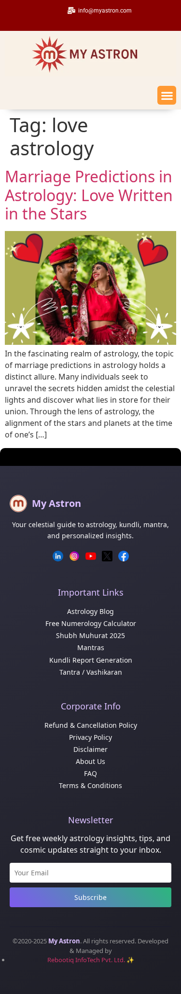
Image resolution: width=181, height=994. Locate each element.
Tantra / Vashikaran (90, 672)
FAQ (90, 773)
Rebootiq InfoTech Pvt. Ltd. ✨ (90, 959)
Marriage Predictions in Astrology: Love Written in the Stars (89, 195)
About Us (90, 761)
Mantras (90, 647)
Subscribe (90, 897)
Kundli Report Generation (90, 660)
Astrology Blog (90, 611)
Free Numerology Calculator (90, 623)
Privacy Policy (90, 737)
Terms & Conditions (90, 785)
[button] (166, 95)
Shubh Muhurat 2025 (90, 635)
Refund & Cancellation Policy (90, 725)
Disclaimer (90, 749)
